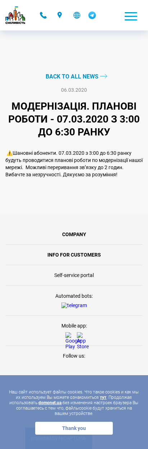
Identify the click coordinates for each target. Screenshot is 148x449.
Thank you (74, 428)
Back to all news (73, 76)
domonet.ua (49, 402)
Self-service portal (74, 275)
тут (103, 397)
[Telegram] (92, 17)
